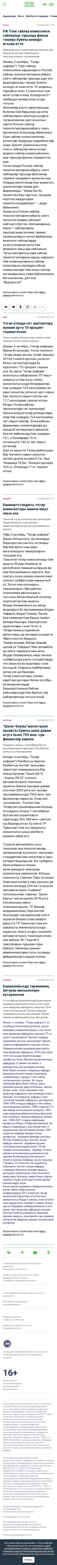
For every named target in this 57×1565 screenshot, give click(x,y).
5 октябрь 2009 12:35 (45, 25)
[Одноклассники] (20, 307)
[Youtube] (35, 1252)
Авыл (5, 317)
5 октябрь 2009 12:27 (45, 317)
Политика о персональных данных (18, 1512)
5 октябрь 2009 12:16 (45, 499)
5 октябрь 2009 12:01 (45, 980)
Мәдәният (7, 499)
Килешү (28, 1560)
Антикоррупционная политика (16, 1517)
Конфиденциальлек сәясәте (40, 1551)
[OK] (48, 1252)
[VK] (8, 1252)
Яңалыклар (9, 16)
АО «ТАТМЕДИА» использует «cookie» (19, 1522)
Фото (21, 16)
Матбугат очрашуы (37, 16)
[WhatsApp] (28, 307)
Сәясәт (6, 25)
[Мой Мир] (35, 307)
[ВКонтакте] (6, 307)
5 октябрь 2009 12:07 (45, 720)
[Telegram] (13, 307)
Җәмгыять (7, 980)
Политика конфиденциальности (17, 1535)
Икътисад (7, 720)
